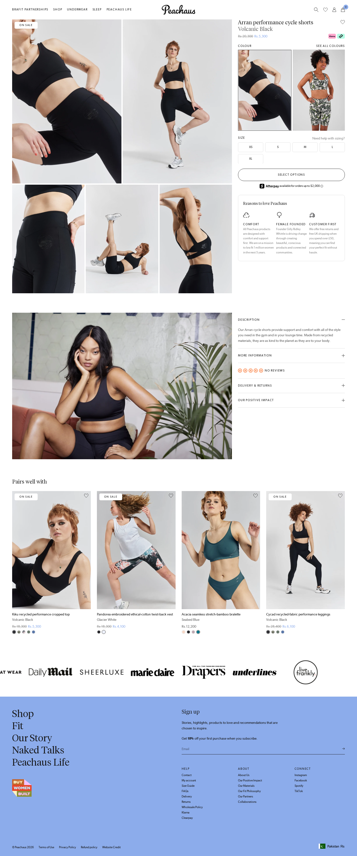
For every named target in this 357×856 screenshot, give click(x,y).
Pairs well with (29, 481)
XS (250, 147)
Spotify (299, 785)
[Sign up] (343, 749)
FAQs (185, 791)
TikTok (299, 791)
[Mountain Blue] (33, 632)
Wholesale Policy (192, 807)
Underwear (77, 9)
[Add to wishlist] (342, 22)
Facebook (301, 780)
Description (249, 319)
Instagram (301, 775)
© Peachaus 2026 (23, 847)
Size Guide (188, 785)
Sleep (97, 9)
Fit (17, 726)
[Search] (316, 10)
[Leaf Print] (319, 90)
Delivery (187, 796)
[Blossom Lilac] (193, 632)
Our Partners (245, 796)
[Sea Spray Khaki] (28, 632)
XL (250, 158)
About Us (243, 775)
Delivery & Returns (255, 385)
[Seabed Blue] (198, 632)
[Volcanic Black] (264, 90)
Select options (291, 174)
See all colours (330, 46)
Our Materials (246, 785)
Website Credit (111, 847)
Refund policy (89, 847)
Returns (186, 802)
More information (255, 355)
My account (189, 780)
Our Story (32, 738)
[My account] (334, 10)
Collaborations (247, 802)
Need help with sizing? (328, 138)
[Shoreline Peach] (183, 632)
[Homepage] (178, 10)
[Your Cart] (343, 10)
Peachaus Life (119, 9)
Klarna (185, 812)
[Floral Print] (23, 632)
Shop (57, 9)
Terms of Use (46, 847)
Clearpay (187, 818)
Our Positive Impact (256, 400)
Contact (187, 775)
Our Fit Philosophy (249, 791)
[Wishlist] (325, 10)
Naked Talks (38, 750)
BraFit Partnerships (30, 9)
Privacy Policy (67, 847)
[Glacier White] (103, 632)
